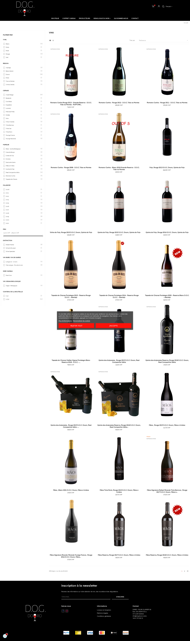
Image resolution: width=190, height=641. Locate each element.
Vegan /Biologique (23, 285)
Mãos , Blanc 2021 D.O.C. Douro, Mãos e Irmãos (71, 490)
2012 (23, 196)
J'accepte (113, 325)
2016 (23, 206)
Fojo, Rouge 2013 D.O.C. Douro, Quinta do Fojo (167, 167)
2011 (23, 193)
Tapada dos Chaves (23, 179)
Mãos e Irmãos (23, 165)
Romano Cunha (23, 176)
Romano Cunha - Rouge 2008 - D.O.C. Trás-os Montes (71, 167)
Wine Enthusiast (23, 248)
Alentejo (23, 67)
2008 (23, 189)
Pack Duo (23, 275)
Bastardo (23, 98)
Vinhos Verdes (23, 84)
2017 (23, 210)
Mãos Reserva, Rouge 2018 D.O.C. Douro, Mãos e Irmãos (167, 555)
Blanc (23, 44)
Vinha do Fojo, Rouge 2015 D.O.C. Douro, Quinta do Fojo (71, 232)
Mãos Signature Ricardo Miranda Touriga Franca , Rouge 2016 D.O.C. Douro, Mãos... (71, 556)
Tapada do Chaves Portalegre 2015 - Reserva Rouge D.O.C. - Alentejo (71, 296)
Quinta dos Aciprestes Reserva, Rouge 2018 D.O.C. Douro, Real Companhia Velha (167, 361)
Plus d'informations (65, 321)
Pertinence (163, 40)
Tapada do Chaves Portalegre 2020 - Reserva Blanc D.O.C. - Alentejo (167, 296)
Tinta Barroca (23, 125)
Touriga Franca (23, 135)
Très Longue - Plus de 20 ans (23, 265)
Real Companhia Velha (23, 172)
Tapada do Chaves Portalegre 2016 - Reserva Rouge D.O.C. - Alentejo (119, 296)
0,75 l (23, 299)
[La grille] (50, 40)
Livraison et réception (104, 610)
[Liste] (53, 40)
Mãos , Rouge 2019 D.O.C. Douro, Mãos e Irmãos (167, 425)
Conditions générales (104, 616)
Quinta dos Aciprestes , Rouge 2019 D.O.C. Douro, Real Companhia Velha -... (71, 426)
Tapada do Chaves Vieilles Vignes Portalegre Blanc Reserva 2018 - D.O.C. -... (71, 361)
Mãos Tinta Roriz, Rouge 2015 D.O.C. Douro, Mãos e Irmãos (119, 491)
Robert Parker (23, 244)
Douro (23, 74)
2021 (23, 223)
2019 (23, 216)
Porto (23, 47)
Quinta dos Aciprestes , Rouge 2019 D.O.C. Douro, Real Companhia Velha (119, 361)
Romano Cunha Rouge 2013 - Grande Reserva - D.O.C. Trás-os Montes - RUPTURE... (71, 104)
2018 (23, 213)
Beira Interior (23, 71)
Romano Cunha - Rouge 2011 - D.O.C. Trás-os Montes (167, 103)
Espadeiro (23, 105)
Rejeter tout (76, 325)
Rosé (23, 50)
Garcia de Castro (23, 162)
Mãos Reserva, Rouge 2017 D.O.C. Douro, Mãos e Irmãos (119, 555)
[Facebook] (63, 611)
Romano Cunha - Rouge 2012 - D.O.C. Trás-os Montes (119, 103)
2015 (23, 203)
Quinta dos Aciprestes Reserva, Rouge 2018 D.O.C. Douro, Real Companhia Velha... (119, 426)
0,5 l (23, 296)
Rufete (23, 115)
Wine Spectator (23, 251)
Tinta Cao (23, 128)
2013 (23, 199)
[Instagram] (67, 611)
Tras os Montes (23, 81)
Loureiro (23, 108)
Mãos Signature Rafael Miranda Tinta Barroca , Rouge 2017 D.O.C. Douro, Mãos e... (167, 491)
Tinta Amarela (23, 122)
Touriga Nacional (23, 138)
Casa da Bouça (23, 152)
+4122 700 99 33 (138, 618)
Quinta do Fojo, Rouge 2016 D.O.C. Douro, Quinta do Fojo (167, 232)
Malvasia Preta (23, 111)
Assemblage (23, 95)
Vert (23, 57)
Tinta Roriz (23, 132)
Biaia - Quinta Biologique (23, 149)
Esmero (23, 159)
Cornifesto (23, 101)
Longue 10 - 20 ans (23, 262)
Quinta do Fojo (23, 169)
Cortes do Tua (23, 155)
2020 (23, 220)
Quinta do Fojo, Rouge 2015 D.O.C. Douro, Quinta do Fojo (119, 232)
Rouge (23, 54)
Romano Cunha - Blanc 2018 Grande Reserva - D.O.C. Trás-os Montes (119, 168)
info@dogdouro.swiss (140, 616)
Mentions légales (102, 613)
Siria (23, 118)
